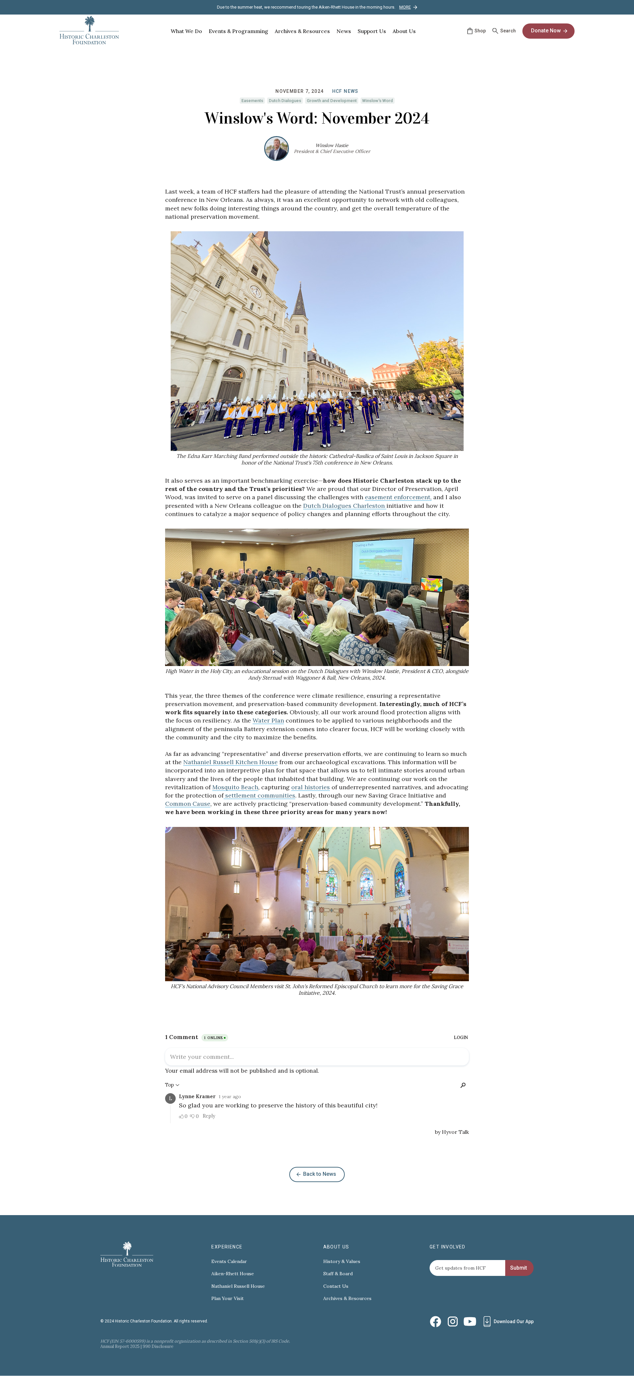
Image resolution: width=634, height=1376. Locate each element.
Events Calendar (229, 1261)
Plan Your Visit (227, 1298)
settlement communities (259, 795)
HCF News (345, 91)
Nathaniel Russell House (238, 1286)
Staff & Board (338, 1274)
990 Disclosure (158, 1346)
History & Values (341, 1261)
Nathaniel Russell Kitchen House (230, 762)
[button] (186, 31)
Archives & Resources (347, 1298)
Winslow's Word (377, 100)
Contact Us (335, 1286)
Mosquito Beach (235, 787)
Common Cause (187, 803)
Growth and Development (332, 100)
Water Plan (268, 720)
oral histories (310, 787)
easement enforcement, (398, 497)
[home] (89, 31)
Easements (252, 100)
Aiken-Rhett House (232, 1274)
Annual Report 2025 (120, 1346)
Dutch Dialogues (285, 100)
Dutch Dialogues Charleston (344, 505)
